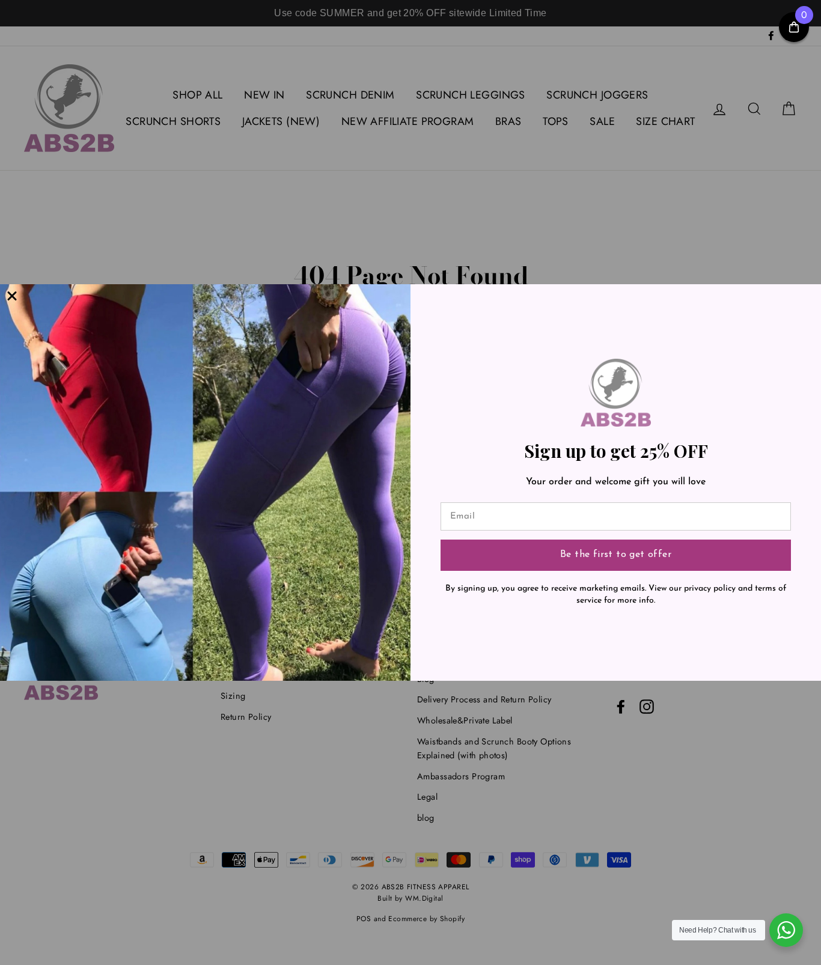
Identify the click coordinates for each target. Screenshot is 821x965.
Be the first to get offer (615, 554)
